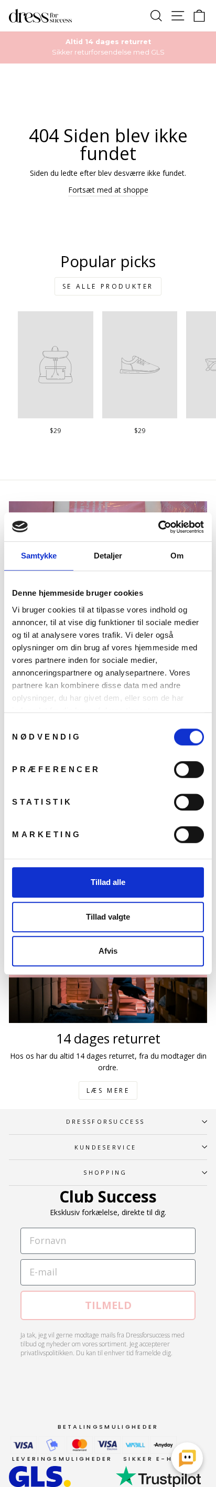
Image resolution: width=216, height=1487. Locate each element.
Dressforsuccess (105, 1121)
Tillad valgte (108, 916)
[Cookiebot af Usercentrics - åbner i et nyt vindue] (158, 527)
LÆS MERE (108, 1090)
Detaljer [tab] (108, 555)
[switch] (189, 769)
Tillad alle (108, 882)
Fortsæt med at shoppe (108, 190)
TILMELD (108, 1305)
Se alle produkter (108, 286)
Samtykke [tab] (39, 555)
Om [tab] (176, 555)
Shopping (105, 1172)
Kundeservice (105, 1147)
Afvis (108, 950)
